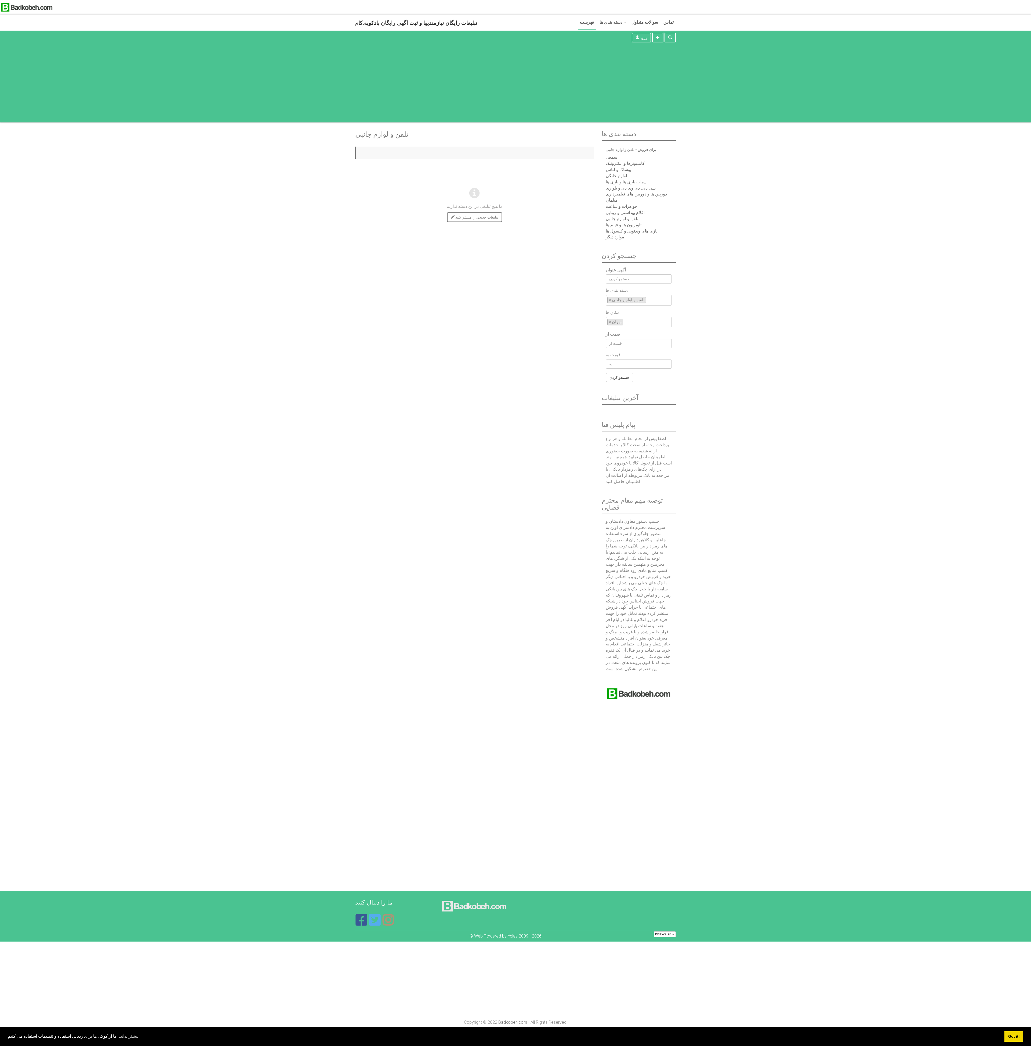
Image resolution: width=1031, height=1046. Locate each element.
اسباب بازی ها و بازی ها (627, 181)
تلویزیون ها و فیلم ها (623, 224)
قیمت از (613, 334)
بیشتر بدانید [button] (129, 1036)
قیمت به (613, 354)
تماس (668, 22)
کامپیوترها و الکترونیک (625, 163)
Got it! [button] (1014, 1036)
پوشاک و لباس (618, 169)
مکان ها (613, 312)
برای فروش (647, 149)
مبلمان (612, 200)
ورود (643, 37)
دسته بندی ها (611, 22)
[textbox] (649, 300)
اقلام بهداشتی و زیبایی (625, 212)
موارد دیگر (615, 236)
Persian (665, 934)
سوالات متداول (644, 22)
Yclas (513, 936)
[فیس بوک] (362, 923)
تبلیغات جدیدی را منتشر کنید (476, 217)
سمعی (611, 157)
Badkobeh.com (512, 1022)
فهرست (587, 22)
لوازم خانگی (616, 175)
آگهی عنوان (616, 270)
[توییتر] (375, 923)
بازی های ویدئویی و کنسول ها (632, 231)
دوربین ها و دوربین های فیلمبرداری (636, 194)
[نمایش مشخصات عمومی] (388, 923)
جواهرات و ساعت (621, 206)
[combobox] (639, 300)
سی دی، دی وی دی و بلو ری (631, 188)
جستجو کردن (619, 377)
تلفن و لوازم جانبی (622, 218)
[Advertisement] (515, 84)
